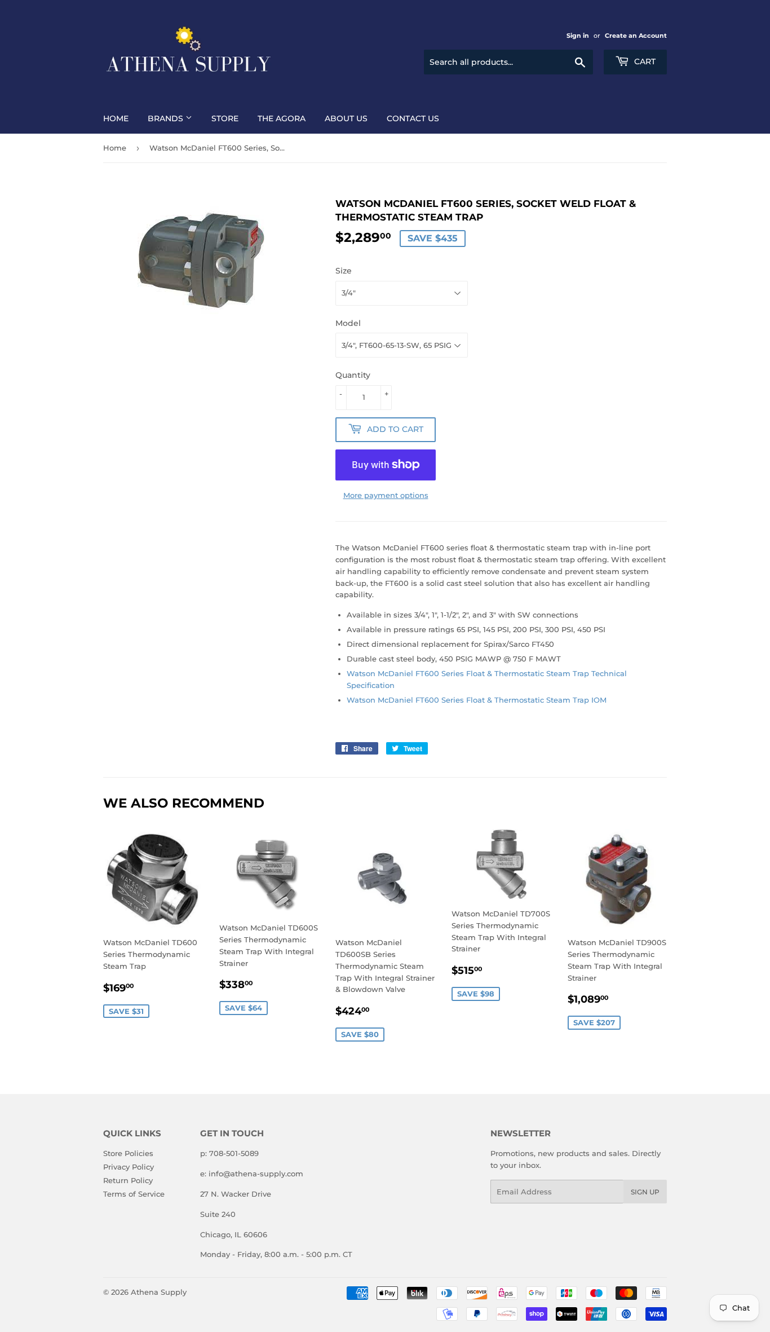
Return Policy (128, 1180)
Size (343, 271)
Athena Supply (159, 1291)
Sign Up (645, 1192)
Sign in (578, 35)
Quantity (352, 375)
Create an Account (636, 35)
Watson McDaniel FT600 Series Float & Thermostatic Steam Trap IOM (477, 699)
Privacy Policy (128, 1166)
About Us (346, 118)
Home (116, 118)
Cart (644, 61)
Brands (166, 118)
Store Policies (128, 1153)
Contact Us (413, 118)
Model (348, 323)
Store (224, 118)
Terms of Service (134, 1193)
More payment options (385, 495)
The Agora (282, 118)
